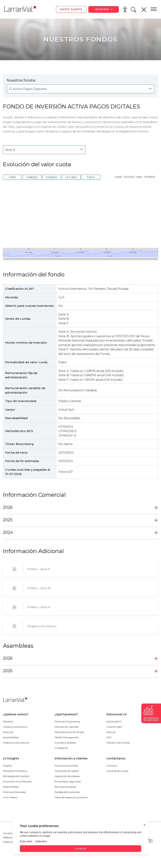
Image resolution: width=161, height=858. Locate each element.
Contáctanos (115, 758)
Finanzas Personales (14, 792)
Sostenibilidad (10, 737)
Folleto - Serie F (38, 569)
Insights (7, 765)
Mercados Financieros (15, 770)
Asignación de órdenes (67, 776)
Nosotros (8, 721)
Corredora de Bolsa (65, 742)
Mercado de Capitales (66, 726)
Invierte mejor (114, 726)
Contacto (111, 765)
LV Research (61, 747)
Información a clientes (71, 758)
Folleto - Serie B (38, 588)
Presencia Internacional (16, 742)
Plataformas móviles (118, 742)
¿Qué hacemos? (66, 714)
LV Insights (11, 758)
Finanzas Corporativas (67, 721)
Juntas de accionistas (66, 765)
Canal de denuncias (117, 770)
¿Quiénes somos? (15, 714)
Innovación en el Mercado (17, 781)
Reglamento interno (42, 626)
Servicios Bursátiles (65, 786)
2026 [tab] (8, 507)
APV (109, 737)
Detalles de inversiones (67, 792)
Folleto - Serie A (38, 607)
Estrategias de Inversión (16, 776)
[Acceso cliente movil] (126, 9)
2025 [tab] (7, 520)
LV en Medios (10, 797)
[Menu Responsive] (153, 9)
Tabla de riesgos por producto (71, 797)
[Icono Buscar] (134, 10)
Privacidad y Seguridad (67, 781)
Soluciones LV (116, 714)
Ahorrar (110, 732)
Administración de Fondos (69, 732)
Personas (8, 732)
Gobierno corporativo (15, 726)
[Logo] (23, 9)
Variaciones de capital (67, 770)
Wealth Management (67, 737)
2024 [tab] (8, 532)
